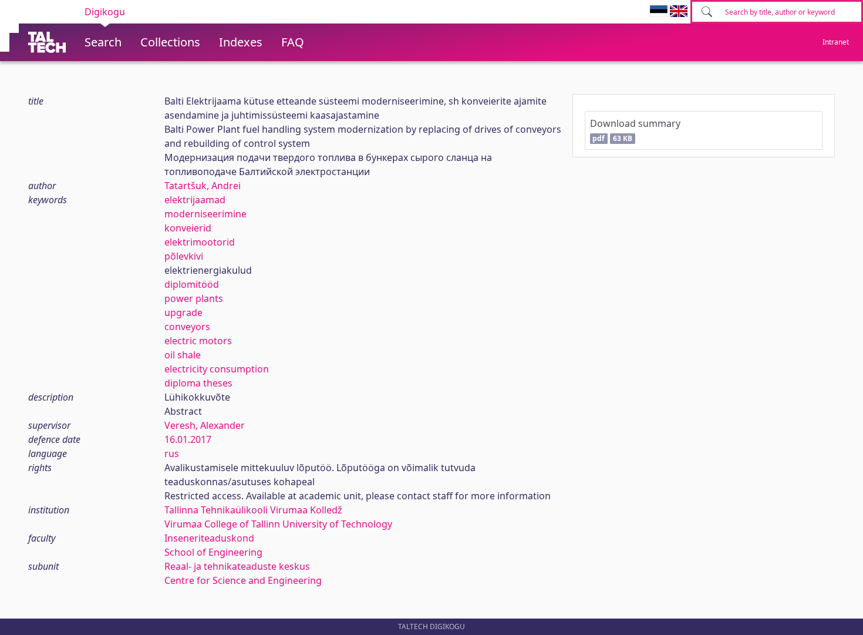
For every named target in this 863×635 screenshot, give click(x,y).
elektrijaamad (194, 199)
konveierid (187, 227)
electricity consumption (216, 368)
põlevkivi (183, 256)
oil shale (182, 354)
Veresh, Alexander (204, 425)
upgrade (183, 312)
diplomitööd (191, 284)
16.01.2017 (187, 439)
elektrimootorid (199, 242)
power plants (193, 298)
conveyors (187, 326)
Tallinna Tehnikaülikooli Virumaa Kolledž (253, 509)
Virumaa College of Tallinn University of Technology (278, 524)
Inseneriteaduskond (209, 538)
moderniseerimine (205, 213)
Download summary (635, 130)
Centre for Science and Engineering (243, 580)
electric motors (198, 340)
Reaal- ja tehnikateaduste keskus (237, 566)
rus (171, 453)
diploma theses (198, 383)
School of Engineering (213, 552)
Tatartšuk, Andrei (202, 185)
